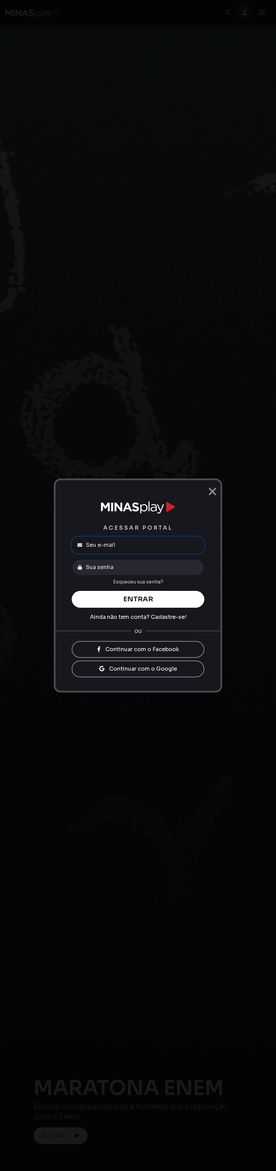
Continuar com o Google (142, 668)
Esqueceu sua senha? (138, 582)
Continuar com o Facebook (141, 649)
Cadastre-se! (168, 616)
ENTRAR (138, 599)
